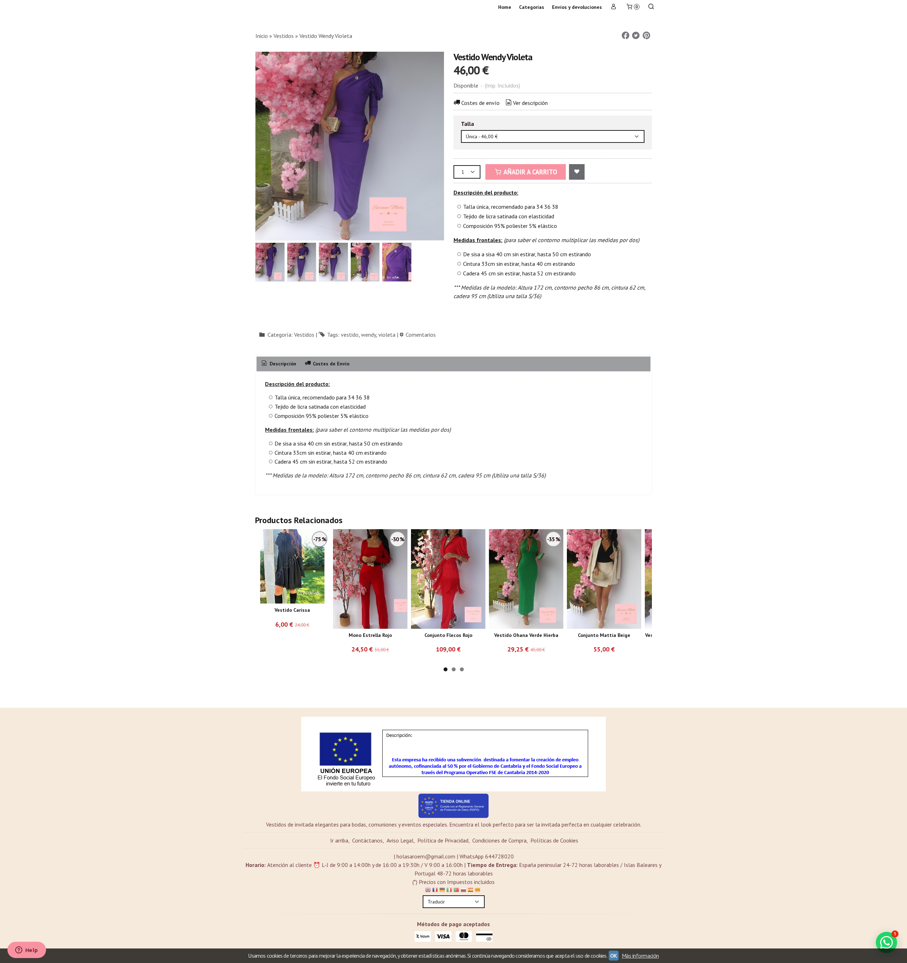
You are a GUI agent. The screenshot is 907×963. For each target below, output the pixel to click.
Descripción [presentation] (282, 363)
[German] (442, 891)
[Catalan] (478, 891)
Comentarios (421, 334)
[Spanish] (470, 891)
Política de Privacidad (442, 840)
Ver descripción (530, 102)
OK (613, 955)
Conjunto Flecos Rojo (448, 635)
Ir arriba (339, 840)
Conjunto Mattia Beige (604, 635)
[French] (435, 891)
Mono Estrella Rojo (370, 635)
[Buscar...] (651, 7)
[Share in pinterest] (646, 35)
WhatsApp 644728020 (487, 856)
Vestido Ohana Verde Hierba (526, 635)
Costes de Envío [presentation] (330, 363)
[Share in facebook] (625, 35)
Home (504, 7)
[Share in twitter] (636, 35)
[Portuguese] (456, 891)
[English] (428, 891)
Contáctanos (367, 840)
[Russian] (463, 891)
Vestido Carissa (292, 610)
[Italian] (449, 891)
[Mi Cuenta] (613, 7)
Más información (640, 955)
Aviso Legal (400, 840)
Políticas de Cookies (554, 840)
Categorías (531, 7)
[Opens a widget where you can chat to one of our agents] (26, 950)
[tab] (278, 364)
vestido (350, 334)
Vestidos (304, 334)
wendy (368, 334)
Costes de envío (480, 102)
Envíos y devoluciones (577, 7)
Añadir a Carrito (529, 172)
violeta (386, 334)
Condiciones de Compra (499, 840)
